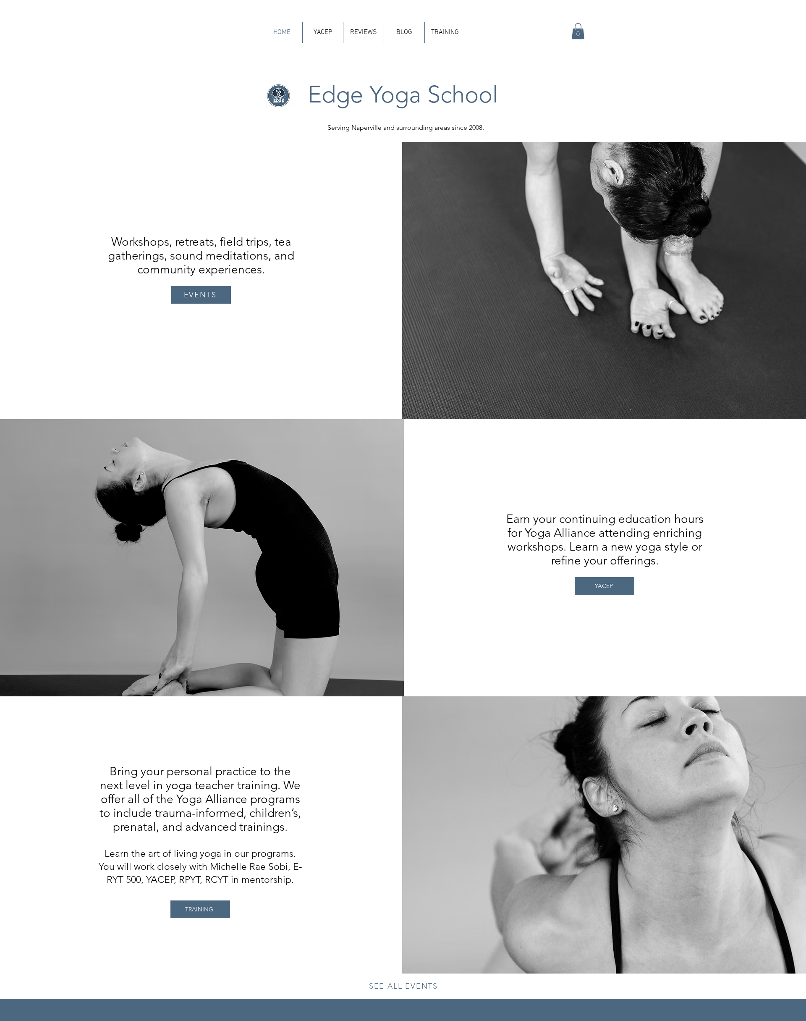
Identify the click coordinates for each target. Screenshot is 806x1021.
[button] (578, 31)
